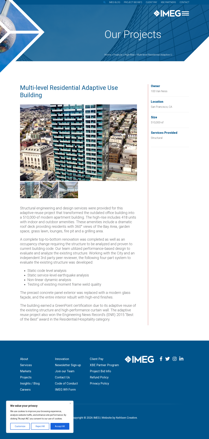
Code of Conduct (66, 383)
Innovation (62, 359)
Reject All (40, 426)
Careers (25, 389)
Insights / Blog (30, 383)
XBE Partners (168, 2)
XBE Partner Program (104, 365)
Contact (184, 2)
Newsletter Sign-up (68, 365)
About (24, 359)
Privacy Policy (99, 383)
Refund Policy (99, 377)
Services (26, 365)
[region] (39, 417)
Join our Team (64, 371)
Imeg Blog (114, 2)
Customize (20, 426)
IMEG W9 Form (65, 389)
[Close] (70, 403)
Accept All (60, 426)
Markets (25, 371)
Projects (26, 377)
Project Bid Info (133, 2)
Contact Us (62, 377)
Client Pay (151, 2)
